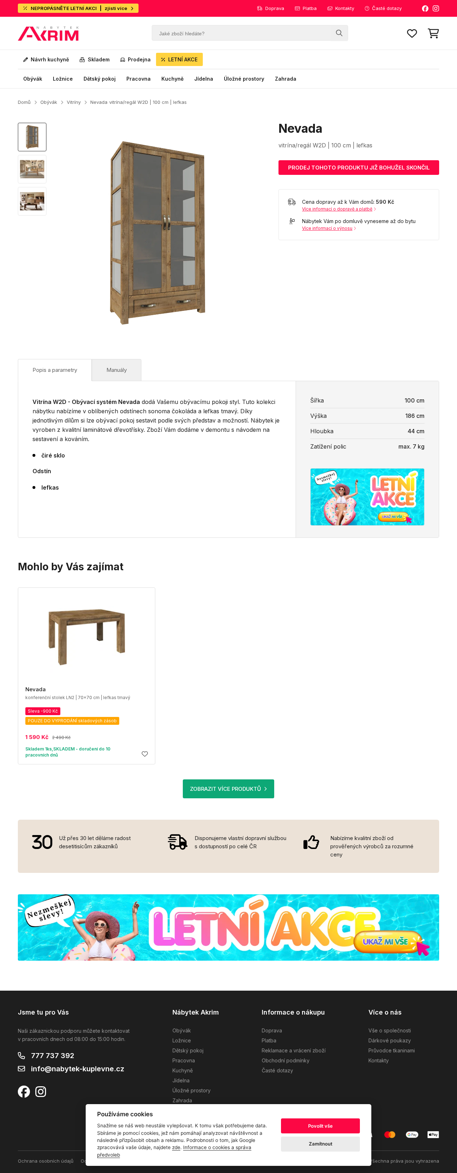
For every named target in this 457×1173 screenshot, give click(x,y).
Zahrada (285, 79)
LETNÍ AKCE (182, 59)
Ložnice (63, 79)
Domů (24, 102)
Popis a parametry (54, 369)
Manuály (116, 369)
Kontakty (344, 8)
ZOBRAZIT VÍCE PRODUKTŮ (225, 788)
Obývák (32, 79)
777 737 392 (52, 1055)
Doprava (274, 8)
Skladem (99, 59)
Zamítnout (320, 1144)
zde (176, 1147)
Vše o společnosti (389, 1030)
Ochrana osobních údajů (46, 1161)
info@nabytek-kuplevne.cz (77, 1069)
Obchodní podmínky (286, 1060)
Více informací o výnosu (327, 228)
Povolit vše (320, 1126)
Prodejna (139, 59)
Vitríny (74, 102)
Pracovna (138, 79)
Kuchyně (172, 79)
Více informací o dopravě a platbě (337, 209)
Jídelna (203, 79)
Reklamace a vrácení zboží (294, 1050)
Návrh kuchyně (50, 59)
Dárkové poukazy (389, 1040)
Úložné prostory (244, 79)
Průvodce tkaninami (391, 1050)
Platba (310, 8)
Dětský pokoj (100, 79)
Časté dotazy (387, 8)
